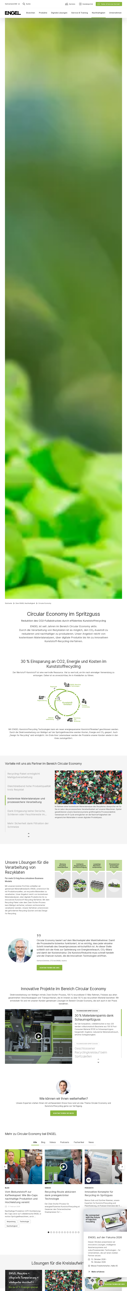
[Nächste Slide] (122, 1166)
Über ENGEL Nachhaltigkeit (25, 603)
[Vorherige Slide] (4, 1166)
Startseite (8, 603)
